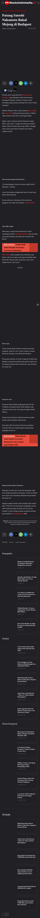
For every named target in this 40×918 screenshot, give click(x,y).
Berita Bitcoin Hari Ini (18, 11)
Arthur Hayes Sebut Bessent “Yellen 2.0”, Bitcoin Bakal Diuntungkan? (25, 695)
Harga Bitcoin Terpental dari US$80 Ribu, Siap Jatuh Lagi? (26, 856)
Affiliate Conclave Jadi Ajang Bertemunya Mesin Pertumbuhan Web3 (26, 764)
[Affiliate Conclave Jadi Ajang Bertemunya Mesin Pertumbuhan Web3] (9, 766)
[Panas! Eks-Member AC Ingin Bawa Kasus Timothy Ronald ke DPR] (9, 627)
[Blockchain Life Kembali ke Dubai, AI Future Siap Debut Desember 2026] (9, 735)
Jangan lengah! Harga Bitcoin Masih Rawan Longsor (26, 887)
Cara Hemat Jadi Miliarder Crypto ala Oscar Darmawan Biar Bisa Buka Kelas (26, 594)
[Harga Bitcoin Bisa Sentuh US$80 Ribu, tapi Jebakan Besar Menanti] (9, 903)
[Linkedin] (26, 83)
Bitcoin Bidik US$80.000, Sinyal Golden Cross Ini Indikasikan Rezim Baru (25, 871)
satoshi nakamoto (20, 542)
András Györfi (29, 203)
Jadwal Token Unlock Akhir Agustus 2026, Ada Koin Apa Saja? (25, 648)
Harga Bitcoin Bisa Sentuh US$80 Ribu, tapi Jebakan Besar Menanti (25, 902)
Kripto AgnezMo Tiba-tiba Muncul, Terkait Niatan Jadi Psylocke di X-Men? (26, 710)
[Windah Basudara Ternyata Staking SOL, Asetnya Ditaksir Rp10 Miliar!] (9, 611)
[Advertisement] (20, 43)
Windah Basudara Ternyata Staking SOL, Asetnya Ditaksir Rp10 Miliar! (26, 610)
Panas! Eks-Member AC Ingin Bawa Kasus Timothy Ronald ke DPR (26, 625)
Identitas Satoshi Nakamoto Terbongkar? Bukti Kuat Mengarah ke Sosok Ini (25, 563)
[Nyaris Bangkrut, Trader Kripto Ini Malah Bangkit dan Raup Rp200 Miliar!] (9, 665)
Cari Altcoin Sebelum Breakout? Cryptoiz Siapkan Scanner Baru (26, 749)
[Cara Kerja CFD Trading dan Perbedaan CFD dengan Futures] (9, 797)
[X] (16, 83)
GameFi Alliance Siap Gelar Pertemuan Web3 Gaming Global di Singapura (25, 780)
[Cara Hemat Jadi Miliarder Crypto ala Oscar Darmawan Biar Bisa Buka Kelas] (9, 596)
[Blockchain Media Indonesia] (20, 3)
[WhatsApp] (21, 83)
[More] (30, 83)
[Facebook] (11, 83)
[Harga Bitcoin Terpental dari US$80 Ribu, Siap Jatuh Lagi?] (9, 857)
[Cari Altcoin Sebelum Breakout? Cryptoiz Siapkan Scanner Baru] (9, 750)
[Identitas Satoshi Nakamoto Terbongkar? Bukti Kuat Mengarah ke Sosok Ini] (9, 565)
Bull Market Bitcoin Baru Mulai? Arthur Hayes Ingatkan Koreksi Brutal (26, 679)
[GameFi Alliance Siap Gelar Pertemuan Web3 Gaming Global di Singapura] (9, 781)
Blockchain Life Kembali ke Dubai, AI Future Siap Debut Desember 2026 (25, 733)
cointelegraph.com (18, 513)
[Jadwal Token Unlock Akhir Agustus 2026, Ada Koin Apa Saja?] (9, 650)
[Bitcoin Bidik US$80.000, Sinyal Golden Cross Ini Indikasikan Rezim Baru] (9, 872)
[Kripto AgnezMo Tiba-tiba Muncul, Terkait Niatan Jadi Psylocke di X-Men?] (9, 712)
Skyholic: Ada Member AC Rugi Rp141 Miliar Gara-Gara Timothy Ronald (27, 579)
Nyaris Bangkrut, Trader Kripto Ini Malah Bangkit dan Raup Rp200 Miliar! (26, 664)
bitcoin (11, 542)
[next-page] (7, 914)
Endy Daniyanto (9, 28)
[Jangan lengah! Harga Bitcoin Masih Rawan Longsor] (9, 888)
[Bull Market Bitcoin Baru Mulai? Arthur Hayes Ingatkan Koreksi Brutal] (9, 681)
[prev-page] (3, 914)
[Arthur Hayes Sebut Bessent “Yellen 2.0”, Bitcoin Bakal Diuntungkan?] (9, 696)
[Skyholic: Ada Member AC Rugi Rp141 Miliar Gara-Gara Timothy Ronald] (9, 580)
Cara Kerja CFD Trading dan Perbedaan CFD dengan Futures (26, 795)
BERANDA (5, 11)
